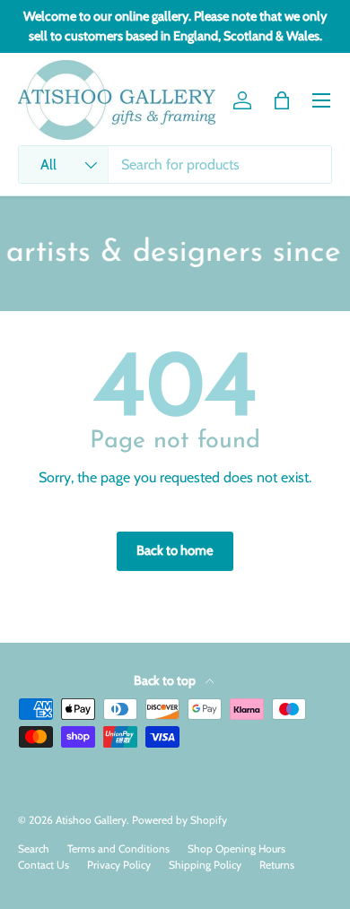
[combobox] (175, 164)
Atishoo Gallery (91, 820)
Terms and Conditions (118, 848)
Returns (276, 864)
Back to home (175, 550)
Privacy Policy (119, 864)
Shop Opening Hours (236, 848)
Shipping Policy (205, 864)
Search (33, 848)
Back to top (166, 680)
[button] (282, 100)
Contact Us (43, 864)
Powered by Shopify (179, 820)
